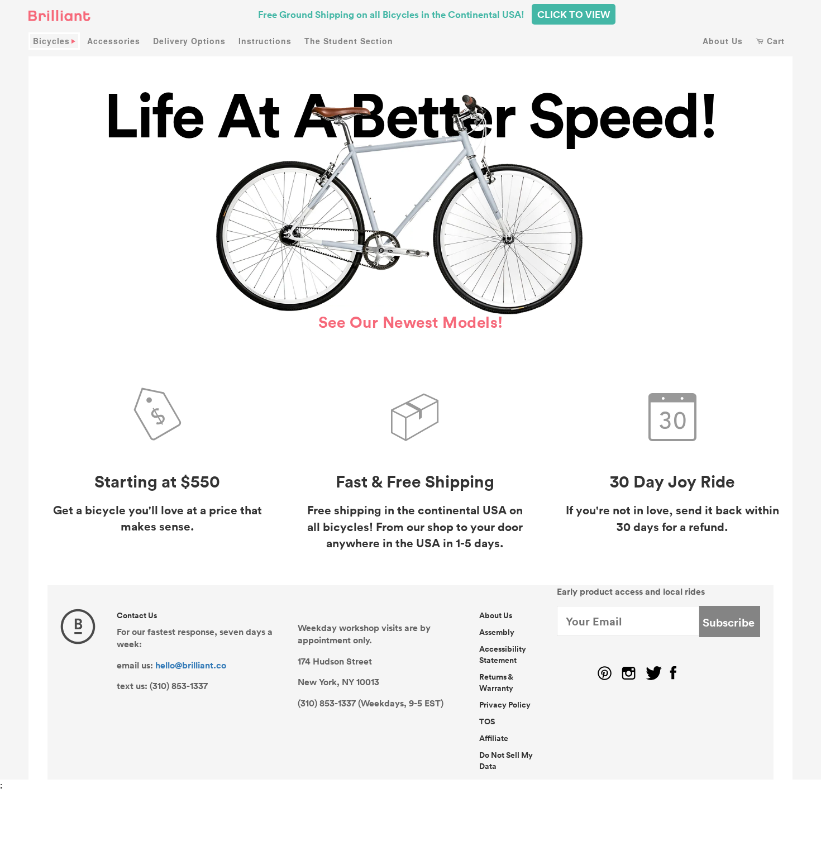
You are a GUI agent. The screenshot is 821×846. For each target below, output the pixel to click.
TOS (487, 721)
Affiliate (493, 738)
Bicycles (51, 41)
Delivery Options (189, 41)
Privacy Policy (505, 704)
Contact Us (137, 615)
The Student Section (348, 41)
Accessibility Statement (502, 654)
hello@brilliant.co (190, 665)
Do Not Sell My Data (506, 760)
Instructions (265, 41)
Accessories (113, 41)
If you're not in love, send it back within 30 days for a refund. (672, 517)
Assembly (496, 632)
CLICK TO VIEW (573, 14)
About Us (723, 40)
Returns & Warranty (496, 682)
